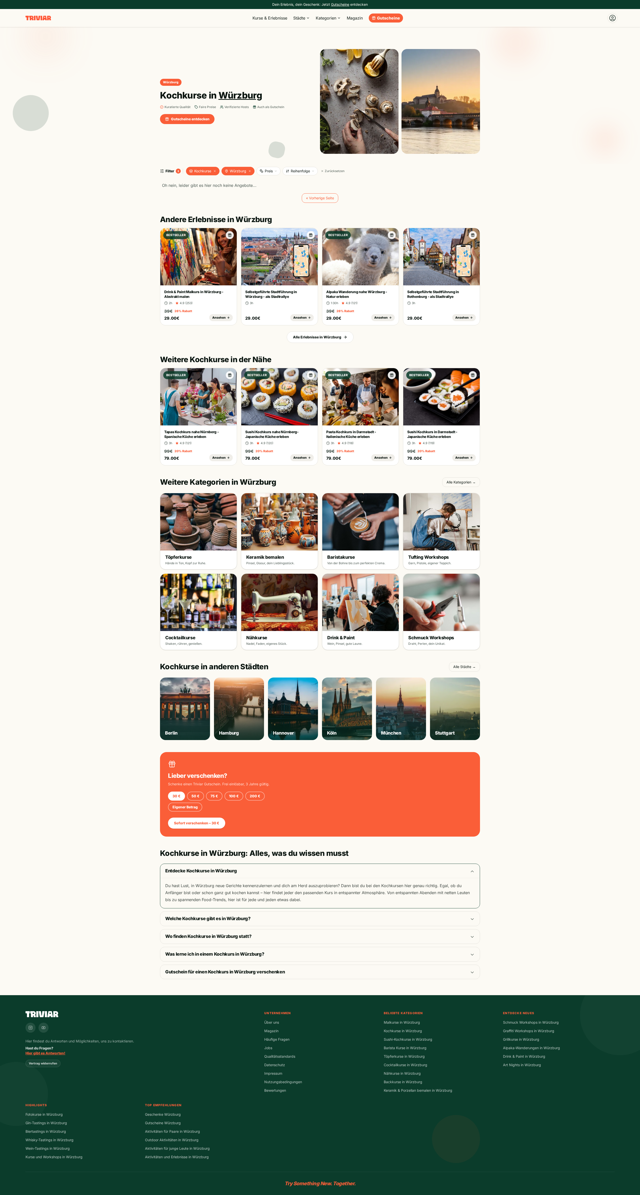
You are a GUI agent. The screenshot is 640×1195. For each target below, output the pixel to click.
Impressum (273, 1073)
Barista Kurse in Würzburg (405, 1048)
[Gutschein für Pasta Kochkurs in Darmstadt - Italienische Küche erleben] (392, 375)
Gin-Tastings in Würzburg (46, 1123)
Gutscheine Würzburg (163, 1123)
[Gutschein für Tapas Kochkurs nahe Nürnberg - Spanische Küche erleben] (230, 375)
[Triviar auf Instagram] (31, 1028)
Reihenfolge (300, 171)
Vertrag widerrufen (43, 1063)
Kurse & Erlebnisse (269, 18)
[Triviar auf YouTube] (43, 1028)
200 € (255, 796)
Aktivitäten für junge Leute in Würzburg (177, 1148)
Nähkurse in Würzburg (402, 1073)
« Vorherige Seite (320, 198)
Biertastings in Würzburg (46, 1131)
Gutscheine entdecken (190, 119)
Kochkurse (202, 171)
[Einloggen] (613, 18)
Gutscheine (388, 18)
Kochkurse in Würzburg (403, 1031)
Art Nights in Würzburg (522, 1065)
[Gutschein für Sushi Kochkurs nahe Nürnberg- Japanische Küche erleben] (311, 375)
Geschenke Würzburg (163, 1114)
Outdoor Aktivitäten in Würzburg (171, 1140)
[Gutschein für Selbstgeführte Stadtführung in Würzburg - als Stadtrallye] (311, 235)
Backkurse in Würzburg (403, 1082)
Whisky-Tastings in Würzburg (50, 1140)
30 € (176, 796)
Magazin (355, 18)
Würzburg (238, 171)
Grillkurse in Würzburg (521, 1039)
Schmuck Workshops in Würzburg (531, 1022)
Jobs (268, 1048)
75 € (214, 796)
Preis (269, 171)
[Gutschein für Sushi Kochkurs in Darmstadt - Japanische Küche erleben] (473, 375)
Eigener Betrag (185, 807)
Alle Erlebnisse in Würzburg (317, 337)
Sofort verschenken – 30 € (196, 823)
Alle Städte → (464, 667)
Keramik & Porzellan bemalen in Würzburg (418, 1090)
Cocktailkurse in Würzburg (405, 1065)
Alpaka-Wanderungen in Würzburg (531, 1048)
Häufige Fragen (277, 1039)
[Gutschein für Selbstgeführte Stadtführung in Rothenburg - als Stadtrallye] (473, 235)
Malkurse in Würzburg (402, 1022)
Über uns (271, 1022)
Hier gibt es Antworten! (45, 1053)
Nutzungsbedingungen (283, 1082)
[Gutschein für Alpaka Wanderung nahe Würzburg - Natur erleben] (392, 235)
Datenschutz (274, 1065)
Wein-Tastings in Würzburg (48, 1148)
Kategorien (326, 18)
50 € (196, 796)
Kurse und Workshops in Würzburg (54, 1157)
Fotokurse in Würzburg (44, 1114)
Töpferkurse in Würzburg (404, 1056)
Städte (299, 18)
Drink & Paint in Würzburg (524, 1056)
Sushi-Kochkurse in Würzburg (408, 1039)
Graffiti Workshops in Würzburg (528, 1031)
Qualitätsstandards (279, 1056)
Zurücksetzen (334, 171)
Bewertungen (275, 1090)
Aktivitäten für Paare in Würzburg (172, 1131)
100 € (234, 796)
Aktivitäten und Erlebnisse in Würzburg (177, 1157)
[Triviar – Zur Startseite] (38, 18)
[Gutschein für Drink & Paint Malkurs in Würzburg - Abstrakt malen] (230, 235)
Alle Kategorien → (461, 482)
